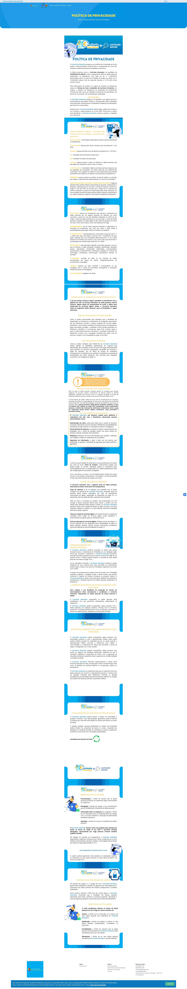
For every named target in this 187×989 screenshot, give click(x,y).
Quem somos (82, 966)
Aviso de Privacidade (98, 985)
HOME (51, 5)
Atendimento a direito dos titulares (116, 968)
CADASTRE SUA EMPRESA (60, 5)
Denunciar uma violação (114, 969)
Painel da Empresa (112, 966)
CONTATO (69, 5)
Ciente (169, 984)
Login (167, 1)
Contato (110, 971)
